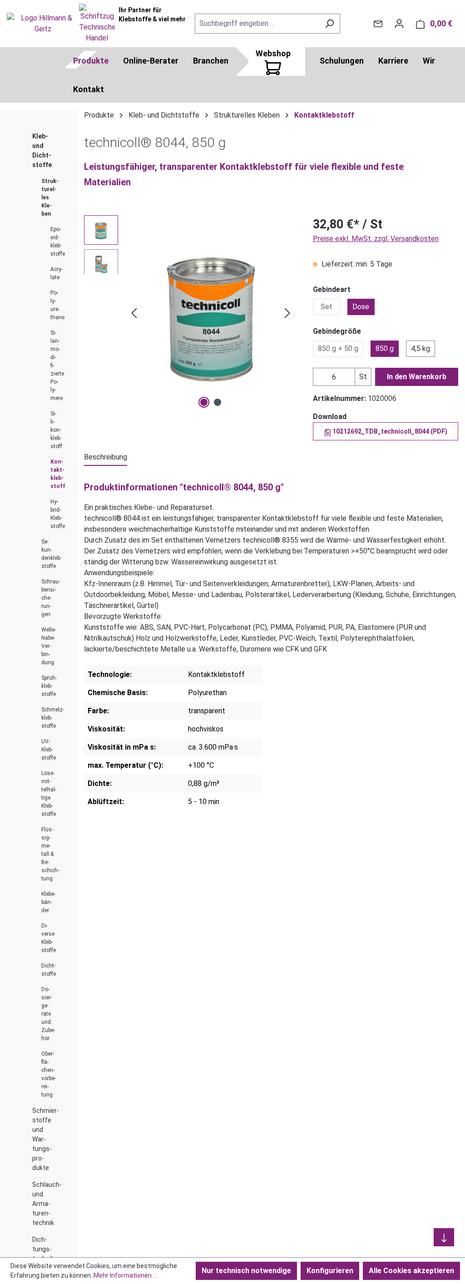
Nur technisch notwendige (246, 1270)
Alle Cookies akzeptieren (411, 1270)
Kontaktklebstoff (57, 474)
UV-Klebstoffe (48, 749)
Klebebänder (48, 902)
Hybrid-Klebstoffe (57, 514)
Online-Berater (150, 60)
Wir (429, 60)
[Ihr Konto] (399, 24)
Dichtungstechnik (43, 1249)
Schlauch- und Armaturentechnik (47, 1203)
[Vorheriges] (134, 313)
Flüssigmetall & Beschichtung (50, 854)
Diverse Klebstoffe (48, 938)
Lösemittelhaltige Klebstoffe (48, 793)
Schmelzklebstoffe (52, 717)
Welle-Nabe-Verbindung (48, 646)
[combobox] (257, 24)
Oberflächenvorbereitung (48, 1074)
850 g (385, 348)
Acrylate (56, 273)
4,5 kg (420, 348)
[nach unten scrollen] (444, 1237)
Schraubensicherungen (50, 597)
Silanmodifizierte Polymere (57, 365)
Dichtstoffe (48, 970)
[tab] (105, 457)
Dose (360, 306)
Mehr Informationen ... (125, 1275)
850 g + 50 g (338, 348)
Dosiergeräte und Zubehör (48, 1014)
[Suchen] (329, 24)
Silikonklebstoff (56, 429)
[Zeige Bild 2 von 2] (217, 402)
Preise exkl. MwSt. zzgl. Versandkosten (376, 238)
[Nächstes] (287, 313)
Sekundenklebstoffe (51, 553)
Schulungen (342, 60)
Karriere (393, 60)
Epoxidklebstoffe (57, 241)
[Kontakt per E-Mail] (378, 24)
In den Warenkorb (416, 376)
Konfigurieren (330, 1270)
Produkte (91, 60)
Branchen (210, 60)
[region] (189, 312)
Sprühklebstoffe (49, 686)
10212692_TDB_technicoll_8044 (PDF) (389, 431)
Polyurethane (57, 305)
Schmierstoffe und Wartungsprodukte (45, 1139)
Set (326, 306)
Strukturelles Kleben (50, 197)
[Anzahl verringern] (322, 377)
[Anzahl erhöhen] (345, 377)
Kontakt (88, 89)
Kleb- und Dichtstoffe (42, 150)
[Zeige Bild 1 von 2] (204, 402)
